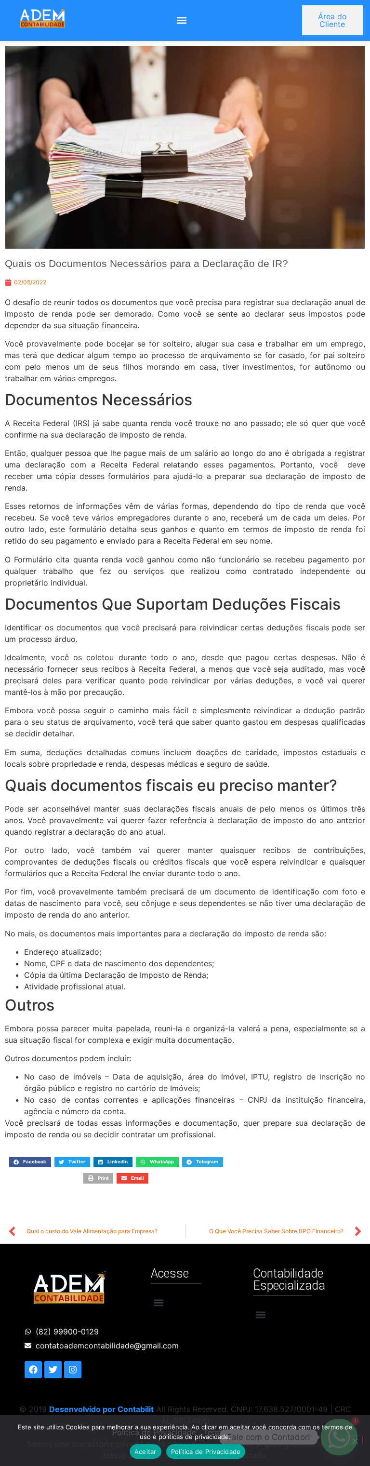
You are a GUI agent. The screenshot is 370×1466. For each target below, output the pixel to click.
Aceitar (145, 1451)
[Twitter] (53, 1369)
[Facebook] (33, 1369)
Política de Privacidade (206, 1451)
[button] (182, 20)
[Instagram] (72, 1369)
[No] (354, 1440)
